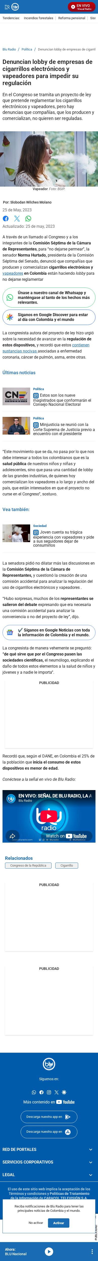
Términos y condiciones (27, 1194)
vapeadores (13, 273)
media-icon (49, 1251)
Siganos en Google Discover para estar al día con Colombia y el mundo (53, 317)
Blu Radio (9, 49)
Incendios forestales (38, 18)
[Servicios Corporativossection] (90, 1162)
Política (27, 49)
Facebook (6, 221)
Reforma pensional (71, 18)
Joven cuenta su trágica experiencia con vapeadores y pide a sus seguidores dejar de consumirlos (63, 539)
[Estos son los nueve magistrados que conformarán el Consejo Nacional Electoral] (16, 396)
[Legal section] (90, 1175)
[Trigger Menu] (7, 7)
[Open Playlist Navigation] (92, 1251)
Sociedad (39, 526)
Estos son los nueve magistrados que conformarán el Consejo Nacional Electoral (62, 400)
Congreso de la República (28, 865)
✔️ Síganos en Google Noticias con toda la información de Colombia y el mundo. (54, 632)
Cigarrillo (67, 865)
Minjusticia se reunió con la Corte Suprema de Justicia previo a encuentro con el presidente (64, 429)
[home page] (49, 1064)
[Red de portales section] (90, 1149)
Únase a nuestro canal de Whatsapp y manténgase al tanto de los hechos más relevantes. (54, 297)
